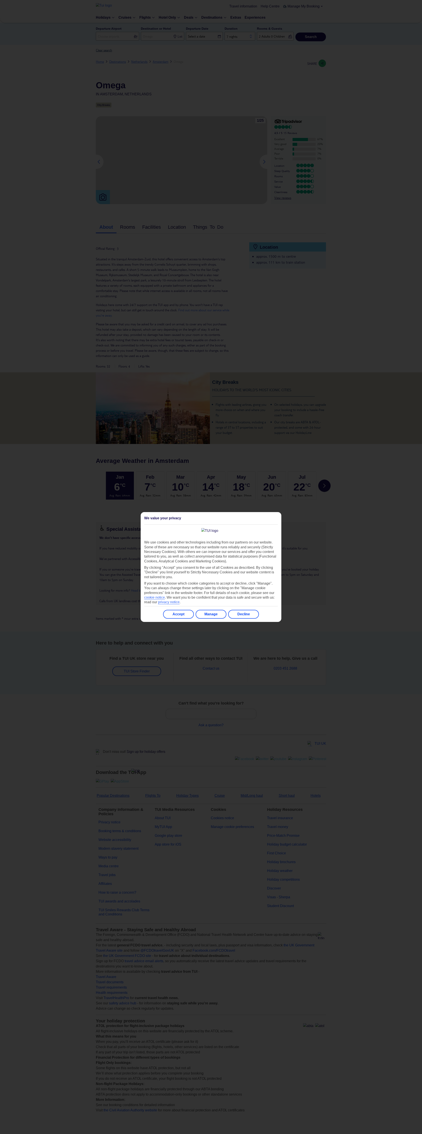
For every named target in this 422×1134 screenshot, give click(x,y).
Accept (178, 614)
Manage (211, 614)
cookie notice (154, 597)
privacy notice (169, 602)
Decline (243, 614)
